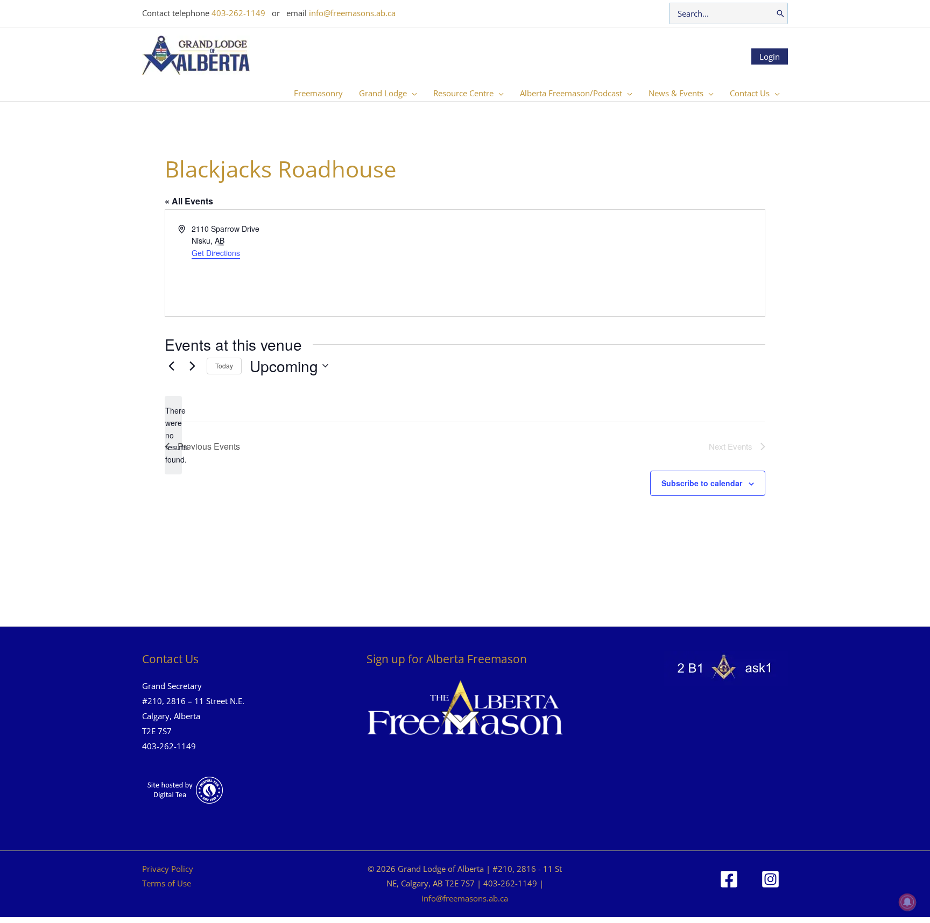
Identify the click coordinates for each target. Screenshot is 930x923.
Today (224, 365)
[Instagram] (770, 879)
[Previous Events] (171, 365)
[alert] (173, 435)
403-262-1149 (238, 13)
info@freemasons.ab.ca (352, 13)
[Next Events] (192, 365)
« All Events (189, 201)
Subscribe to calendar (701, 483)
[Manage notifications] (907, 902)
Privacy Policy (167, 868)
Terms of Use (166, 883)
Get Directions (216, 252)
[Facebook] (728, 879)
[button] (412, 93)
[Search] (780, 13)
